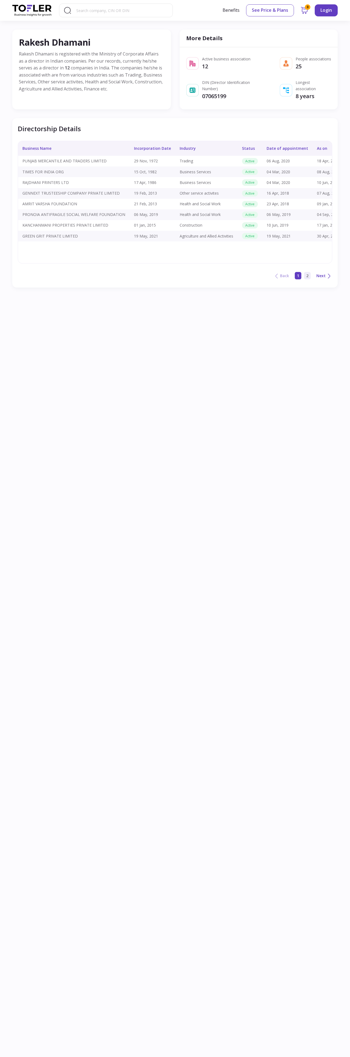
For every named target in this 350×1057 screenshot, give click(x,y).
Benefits (231, 10)
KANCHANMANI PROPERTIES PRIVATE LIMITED (65, 225)
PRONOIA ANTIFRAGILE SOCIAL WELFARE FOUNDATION (73, 214)
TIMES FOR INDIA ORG (43, 171)
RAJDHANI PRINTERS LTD (45, 182)
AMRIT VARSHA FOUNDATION (49, 203)
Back (284, 275)
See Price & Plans (270, 10)
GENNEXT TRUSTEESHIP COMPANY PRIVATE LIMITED (71, 193)
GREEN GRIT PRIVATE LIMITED (50, 236)
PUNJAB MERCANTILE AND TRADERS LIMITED (64, 160)
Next (321, 275)
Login (326, 10)
